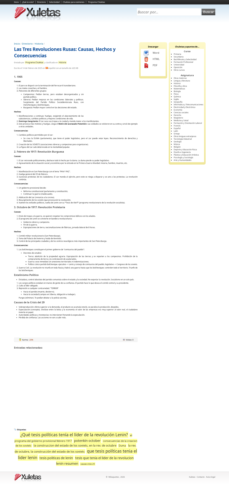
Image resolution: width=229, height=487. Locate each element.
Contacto (201, 477)
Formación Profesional (183, 62)
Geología (177, 141)
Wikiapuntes (113, 477)
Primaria (177, 54)
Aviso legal (210, 477)
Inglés (176, 99)
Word (156, 52)
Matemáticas (179, 88)
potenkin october (87, 440)
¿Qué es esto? (28, 2)
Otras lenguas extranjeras (185, 136)
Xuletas (192, 477)
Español (177, 128)
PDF (155, 65)
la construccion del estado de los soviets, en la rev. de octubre (75, 445)
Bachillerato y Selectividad (185, 59)
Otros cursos (179, 70)
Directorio (41, 2)
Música (177, 144)
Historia (39, 43)
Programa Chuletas (96, 2)
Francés (177, 125)
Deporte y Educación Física (185, 149)
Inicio (16, 2)
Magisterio (178, 117)
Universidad (179, 64)
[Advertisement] (114, 31)
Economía (178, 110)
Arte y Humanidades (182, 160)
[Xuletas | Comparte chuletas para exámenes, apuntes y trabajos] (37, 20)
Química (177, 96)
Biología (177, 91)
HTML (156, 59)
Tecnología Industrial (183, 139)
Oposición (178, 67)
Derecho (177, 115)
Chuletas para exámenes (73, 2)
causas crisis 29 (88, 464)
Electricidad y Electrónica (184, 107)
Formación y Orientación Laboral (188, 123)
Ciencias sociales (181, 112)
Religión (177, 147)
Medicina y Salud (181, 120)
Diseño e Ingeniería (182, 152)
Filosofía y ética (180, 86)
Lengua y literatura (182, 80)
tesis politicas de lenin (56, 458)
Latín (176, 131)
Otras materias (180, 78)
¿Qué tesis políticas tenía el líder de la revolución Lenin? (74, 434)
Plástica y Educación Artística (186, 155)
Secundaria (179, 56)
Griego (177, 133)
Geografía (178, 102)
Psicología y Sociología (183, 157)
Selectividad (54, 2)
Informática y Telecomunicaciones (188, 104)
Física (176, 94)
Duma (122, 445)
